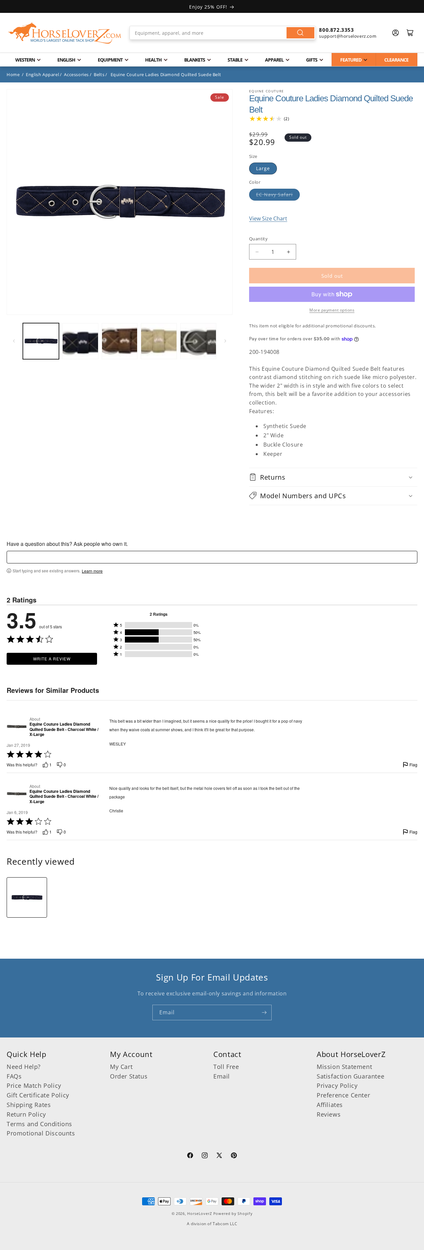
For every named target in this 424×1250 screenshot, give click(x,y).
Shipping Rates (29, 1105)
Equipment (110, 60)
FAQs (14, 1076)
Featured (350, 60)
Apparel (274, 60)
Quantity (258, 239)
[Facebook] (190, 1156)
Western (25, 60)
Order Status (128, 1076)
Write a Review (52, 658)
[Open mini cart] (410, 32)
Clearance (396, 60)
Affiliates (330, 1105)
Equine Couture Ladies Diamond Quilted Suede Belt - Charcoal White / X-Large (63, 729)
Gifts (311, 60)
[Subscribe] (264, 1012)
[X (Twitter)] (219, 1156)
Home (13, 74)
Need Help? (24, 1067)
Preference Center (343, 1095)
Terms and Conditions (39, 1124)
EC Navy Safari (274, 194)
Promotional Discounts (41, 1133)
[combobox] (223, 33)
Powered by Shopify (233, 1213)
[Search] (300, 32)
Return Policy (26, 1114)
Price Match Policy (34, 1086)
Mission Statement (344, 1067)
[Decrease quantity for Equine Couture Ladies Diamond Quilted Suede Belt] (256, 252)
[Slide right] (225, 341)
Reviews (329, 1114)
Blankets (194, 60)
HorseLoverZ (199, 1213)
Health (153, 60)
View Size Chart (268, 218)
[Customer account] (395, 32)
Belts (99, 74)
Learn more (92, 571)
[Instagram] (204, 1156)
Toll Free (226, 1067)
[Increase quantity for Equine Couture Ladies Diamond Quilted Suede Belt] (288, 252)
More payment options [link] (331, 310)
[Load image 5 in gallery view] (198, 341)
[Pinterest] (234, 1156)
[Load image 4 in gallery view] (159, 341)
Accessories (76, 74)
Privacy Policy (337, 1086)
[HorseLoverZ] (65, 32)
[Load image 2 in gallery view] (80, 341)
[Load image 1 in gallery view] (41, 341)
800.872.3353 (336, 29)
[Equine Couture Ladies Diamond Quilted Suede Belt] (26, 897)
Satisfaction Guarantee (350, 1076)
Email (221, 1076)
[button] (333, 477)
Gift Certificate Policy (38, 1095)
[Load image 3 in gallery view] (120, 341)
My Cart (121, 1067)
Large (263, 168)
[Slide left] (14, 341)
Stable (235, 60)
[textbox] (212, 557)
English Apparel (42, 74)
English (66, 60)
